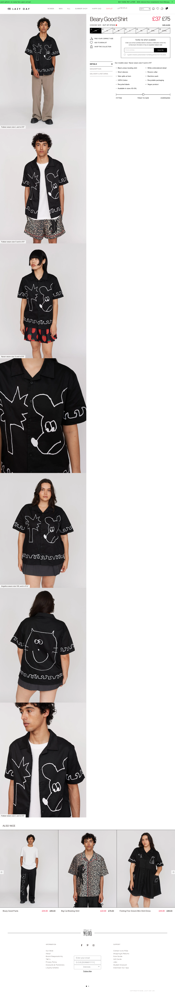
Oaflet (109, 9)
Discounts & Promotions (55, 965)
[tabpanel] (87, 962)
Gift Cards (117, 959)
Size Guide (166, 25)
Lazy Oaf (148, 991)
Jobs (115, 962)
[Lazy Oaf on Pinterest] (87, 945)
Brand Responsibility (54, 956)
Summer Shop (81, 9)
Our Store (49, 951)
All (68, 9)
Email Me (160, 50)
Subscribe (87, 971)
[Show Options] (99, 967)
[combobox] (87, 967)
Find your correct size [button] (103, 38)
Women (51, 9)
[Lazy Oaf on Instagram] (93, 945)
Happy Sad (96, 9)
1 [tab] (86, 986)
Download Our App (121, 968)
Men (61, 9)
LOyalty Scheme (52, 968)
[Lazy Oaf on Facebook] (81, 945)
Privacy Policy (51, 962)
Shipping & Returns (121, 954)
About (48, 954)
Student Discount (120, 965)
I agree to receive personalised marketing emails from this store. (146, 55)
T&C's (48, 959)
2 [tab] (88, 986)
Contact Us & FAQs (120, 951)
